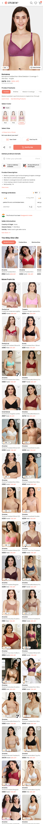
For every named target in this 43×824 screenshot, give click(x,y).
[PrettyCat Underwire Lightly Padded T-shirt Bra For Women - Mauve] (11, 295)
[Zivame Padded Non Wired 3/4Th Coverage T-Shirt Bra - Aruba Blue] (11, 363)
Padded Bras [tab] (23, 242)
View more (5, 187)
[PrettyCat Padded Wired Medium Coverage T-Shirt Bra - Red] (11, 329)
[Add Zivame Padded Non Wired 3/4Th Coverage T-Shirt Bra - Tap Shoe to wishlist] (18, 455)
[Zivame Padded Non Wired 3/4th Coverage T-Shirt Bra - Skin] (10, 257)
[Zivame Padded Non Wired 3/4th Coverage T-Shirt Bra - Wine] (27, 257)
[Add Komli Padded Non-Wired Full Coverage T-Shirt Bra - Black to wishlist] (38, 318)
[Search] (31, 3)
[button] (2, 3)
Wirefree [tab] (15, 92)
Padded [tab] (6, 92)
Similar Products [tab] (9, 242)
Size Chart (13, 139)
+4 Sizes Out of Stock (8, 132)
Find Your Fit (33, 139)
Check (37, 159)
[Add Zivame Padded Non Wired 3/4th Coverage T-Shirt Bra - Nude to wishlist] (38, 455)
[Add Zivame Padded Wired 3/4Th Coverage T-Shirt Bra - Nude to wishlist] (18, 489)
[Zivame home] (11, 3)
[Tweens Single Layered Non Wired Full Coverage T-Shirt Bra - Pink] (31, 295)
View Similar (36, 67)
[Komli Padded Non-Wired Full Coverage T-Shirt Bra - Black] (31, 329)
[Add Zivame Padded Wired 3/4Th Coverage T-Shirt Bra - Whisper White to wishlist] (18, 421)
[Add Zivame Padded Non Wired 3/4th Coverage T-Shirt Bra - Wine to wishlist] (33, 248)
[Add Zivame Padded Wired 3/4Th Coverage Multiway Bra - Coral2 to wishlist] (18, 523)
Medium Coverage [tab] (28, 92)
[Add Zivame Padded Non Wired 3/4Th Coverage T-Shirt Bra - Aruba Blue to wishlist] (18, 352)
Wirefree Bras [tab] (36, 242)
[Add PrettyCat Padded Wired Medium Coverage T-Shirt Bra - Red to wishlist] (18, 318)
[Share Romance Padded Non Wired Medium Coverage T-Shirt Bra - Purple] (4, 147)
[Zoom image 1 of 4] (21, 38)
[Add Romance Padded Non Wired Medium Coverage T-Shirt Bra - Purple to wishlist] (10, 147)
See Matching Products (18, 99)
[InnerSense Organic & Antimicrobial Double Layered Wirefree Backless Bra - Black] (11, 397)
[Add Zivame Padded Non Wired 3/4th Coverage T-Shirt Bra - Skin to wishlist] (16, 248)
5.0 (5, 68)
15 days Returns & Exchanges (33, 165)
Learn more (5, 99)
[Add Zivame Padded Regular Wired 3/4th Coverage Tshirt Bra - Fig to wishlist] (18, 557)
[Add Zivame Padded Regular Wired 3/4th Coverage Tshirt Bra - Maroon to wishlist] (18, 762)
